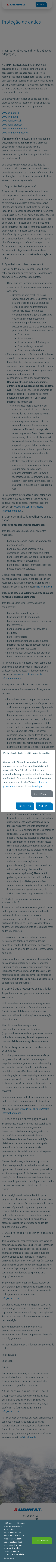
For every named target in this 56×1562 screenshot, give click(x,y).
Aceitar (44, 806)
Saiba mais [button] (9, 1558)
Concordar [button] (42, 1540)
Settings (40, 793)
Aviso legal (37, 786)
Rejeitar (25, 806)
